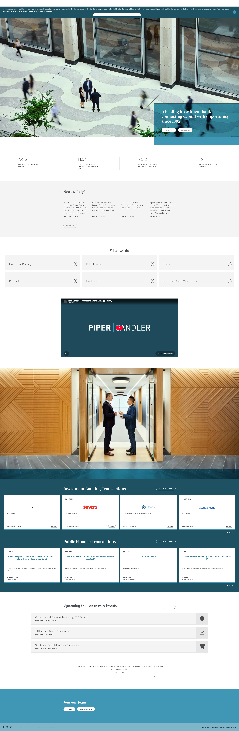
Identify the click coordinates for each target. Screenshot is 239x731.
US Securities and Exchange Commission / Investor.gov (117, 15)
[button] (227, 532)
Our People (185, 130)
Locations (19, 727)
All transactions (166, 488)
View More (70, 226)
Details (53, 526)
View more (169, 607)
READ (76, 217)
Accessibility (53, 727)
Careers (69, 709)
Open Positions (86, 709)
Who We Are (168, 130)
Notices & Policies (41, 727)
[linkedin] (11, 727)
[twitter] (7, 727)
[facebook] (3, 727)
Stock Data (28, 727)
